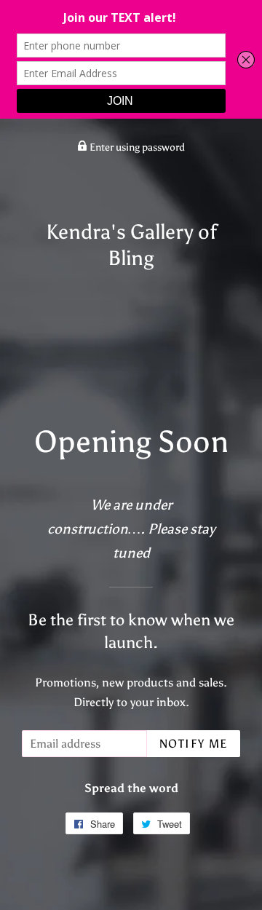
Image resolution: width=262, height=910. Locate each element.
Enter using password (136, 147)
